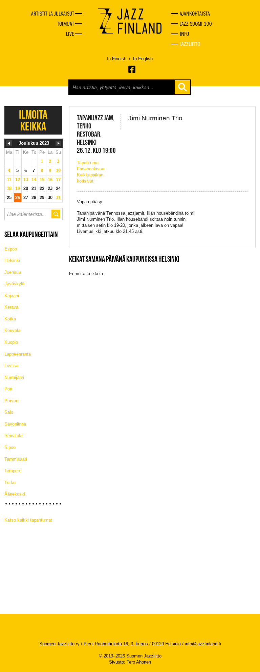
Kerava (11, 307)
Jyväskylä (14, 283)
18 (9, 188)
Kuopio (11, 342)
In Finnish (116, 58)
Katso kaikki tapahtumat (28, 520)
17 (58, 179)
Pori (8, 388)
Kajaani (11, 295)
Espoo (10, 248)
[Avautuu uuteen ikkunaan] (132, 69)
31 (58, 197)
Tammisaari (15, 459)
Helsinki (12, 260)
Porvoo (11, 400)
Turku (10, 482)
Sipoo (10, 447)
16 (50, 179)
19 (17, 188)
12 (17, 179)
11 (9, 179)
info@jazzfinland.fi (203, 643)
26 (17, 197)
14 (33, 179)
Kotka (10, 318)
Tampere (12, 470)
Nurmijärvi (14, 377)
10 (58, 170)
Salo (8, 412)
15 (42, 179)
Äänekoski (14, 494)
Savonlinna (15, 424)
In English (143, 58)
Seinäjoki (13, 435)
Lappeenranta (17, 354)
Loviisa (11, 365)
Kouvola (12, 330)
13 (25, 179)
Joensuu (12, 272)
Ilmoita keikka (33, 120)
